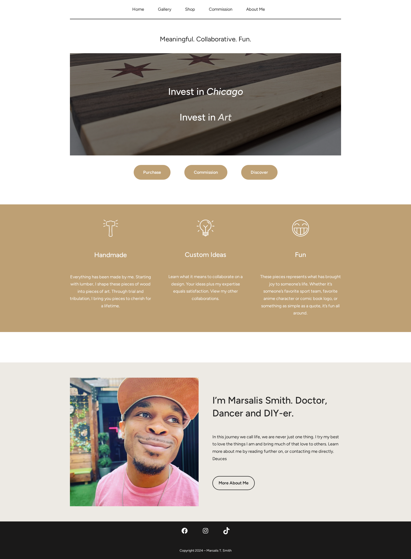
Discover (259, 172)
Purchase (152, 172)
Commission (206, 172)
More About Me (234, 483)
